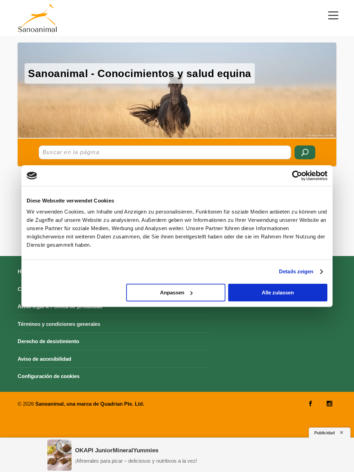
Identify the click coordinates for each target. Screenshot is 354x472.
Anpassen (172, 292)
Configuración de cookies (49, 376)
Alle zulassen (278, 292)
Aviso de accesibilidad (44, 359)
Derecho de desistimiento (48, 341)
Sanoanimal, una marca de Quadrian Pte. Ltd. (89, 404)
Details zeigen (296, 271)
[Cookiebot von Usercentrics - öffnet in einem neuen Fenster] (297, 175)
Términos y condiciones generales (59, 324)
